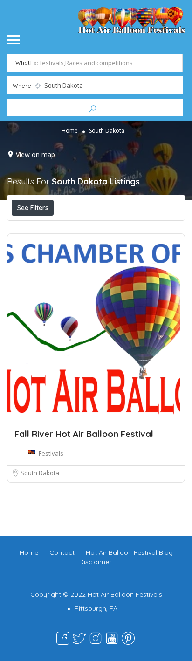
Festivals (51, 453)
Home (70, 130)
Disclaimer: (96, 562)
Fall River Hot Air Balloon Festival (83, 433)
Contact (62, 552)
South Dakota (40, 473)
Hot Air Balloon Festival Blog (129, 552)
